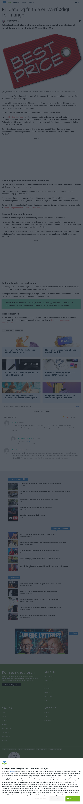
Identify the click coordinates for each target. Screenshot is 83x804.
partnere (12, 771)
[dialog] (41, 781)
